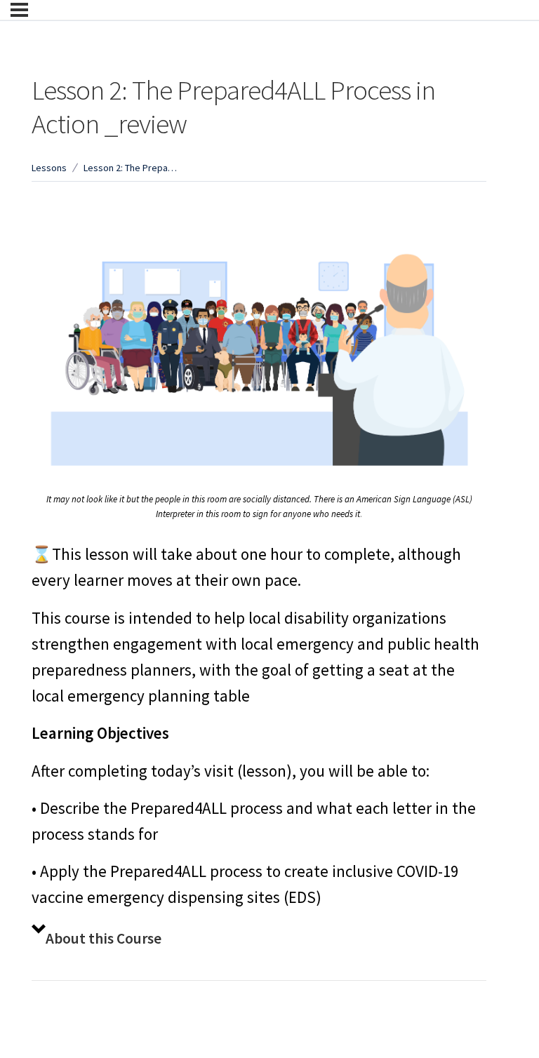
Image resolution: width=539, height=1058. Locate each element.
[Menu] (19, 10)
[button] (259, 939)
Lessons (49, 167)
